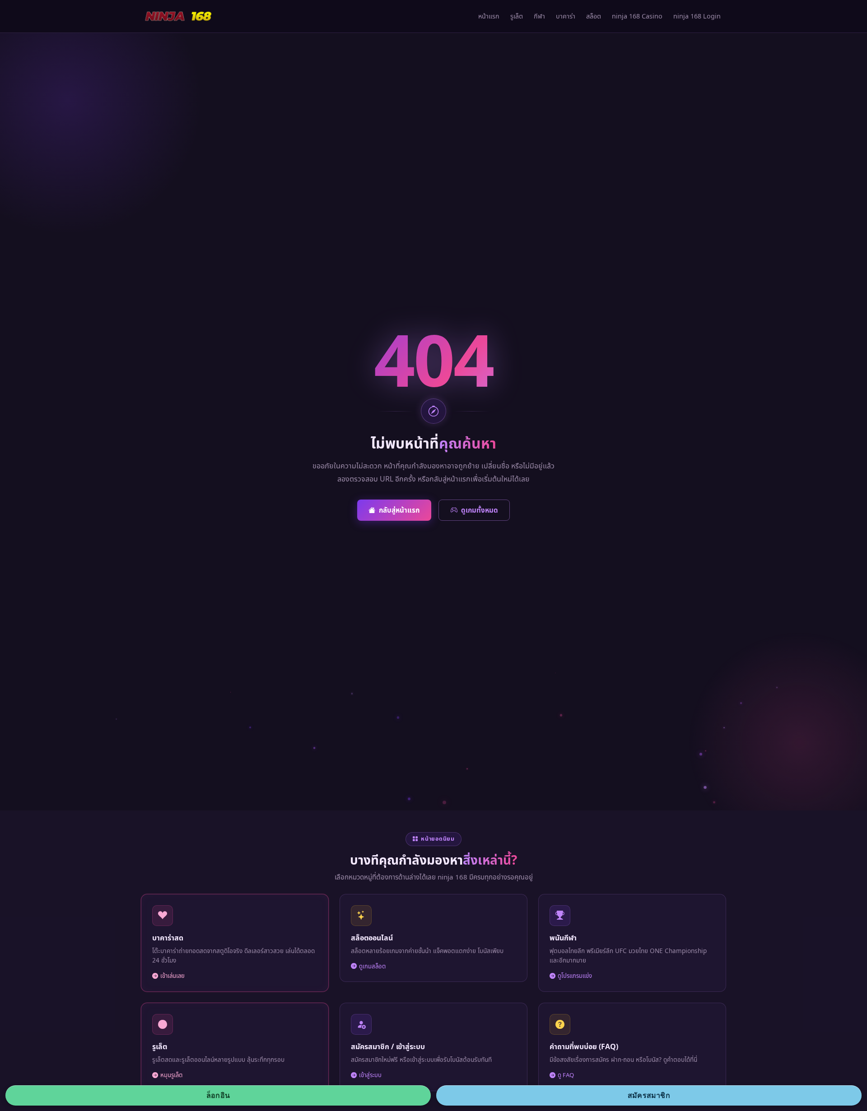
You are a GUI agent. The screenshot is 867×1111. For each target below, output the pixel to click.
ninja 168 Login (697, 16)
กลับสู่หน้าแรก (399, 509)
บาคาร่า (565, 16)
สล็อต (593, 16)
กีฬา (539, 16)
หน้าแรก (488, 16)
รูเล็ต (516, 16)
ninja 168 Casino (637, 16)
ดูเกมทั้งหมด (479, 509)
